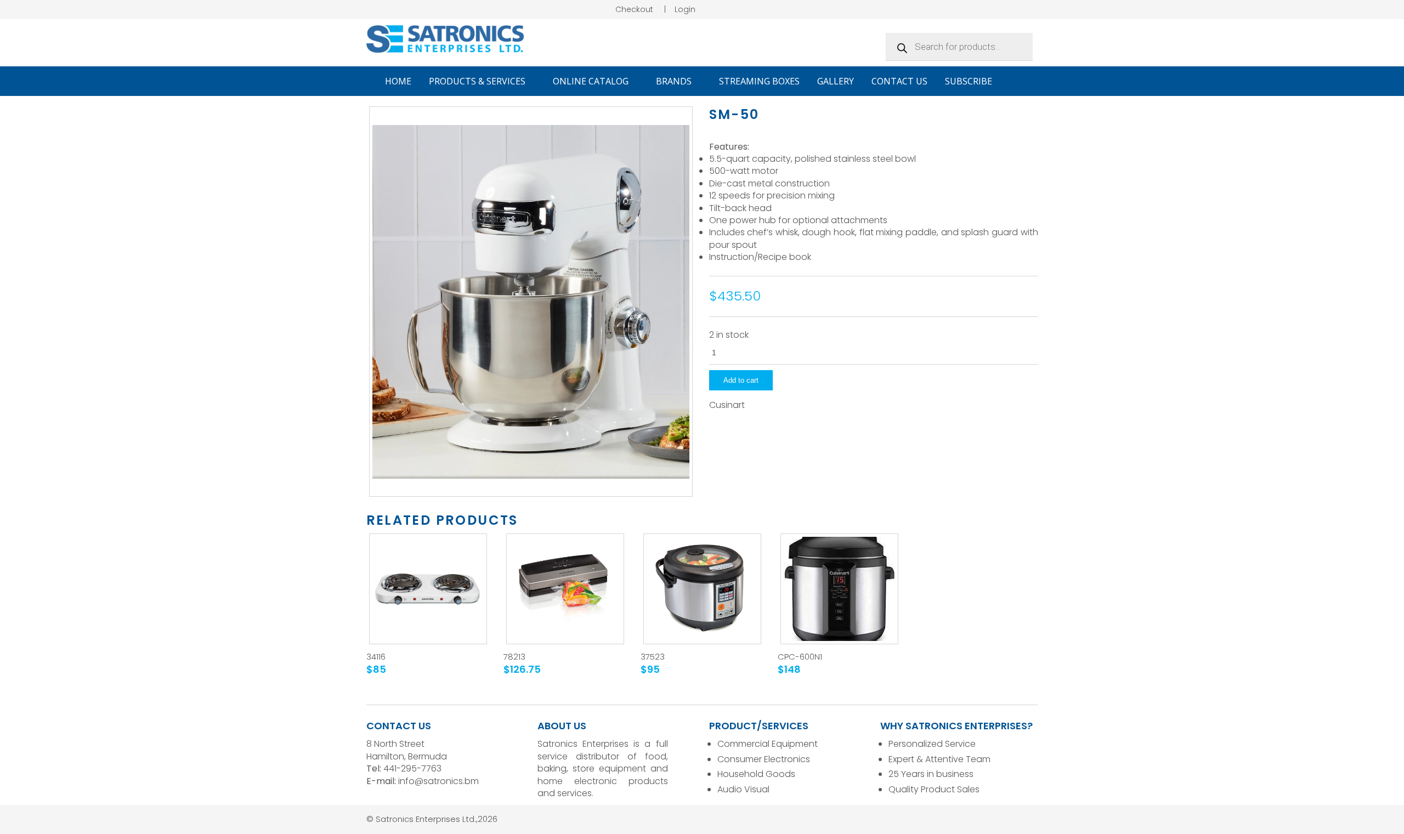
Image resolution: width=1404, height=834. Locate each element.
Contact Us (899, 81)
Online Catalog (592, 81)
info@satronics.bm (438, 781)
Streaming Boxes (759, 81)
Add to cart (740, 380)
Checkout (634, 9)
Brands (675, 81)
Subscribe (968, 81)
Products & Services (478, 81)
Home (398, 81)
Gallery (835, 81)
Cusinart (727, 405)
